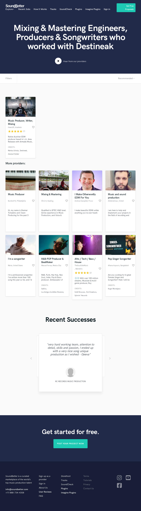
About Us (43, 488)
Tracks (53, 9)
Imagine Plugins (92, 9)
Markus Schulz (13, 151)
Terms (86, 476)
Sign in (107, 9)
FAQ (41, 496)
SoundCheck (66, 9)
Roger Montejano (114, 289)
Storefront (65, 476)
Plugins (78, 9)
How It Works (40, 9)
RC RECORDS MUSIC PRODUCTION (70, 381)
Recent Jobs (24, 9)
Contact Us (88, 488)
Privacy (86, 484)
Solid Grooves (80, 292)
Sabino (43, 289)
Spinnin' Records (81, 296)
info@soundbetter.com (17, 489)
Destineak (23, 151)
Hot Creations (91, 292)
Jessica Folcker (13, 154)
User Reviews (45, 492)
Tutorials (87, 480)
